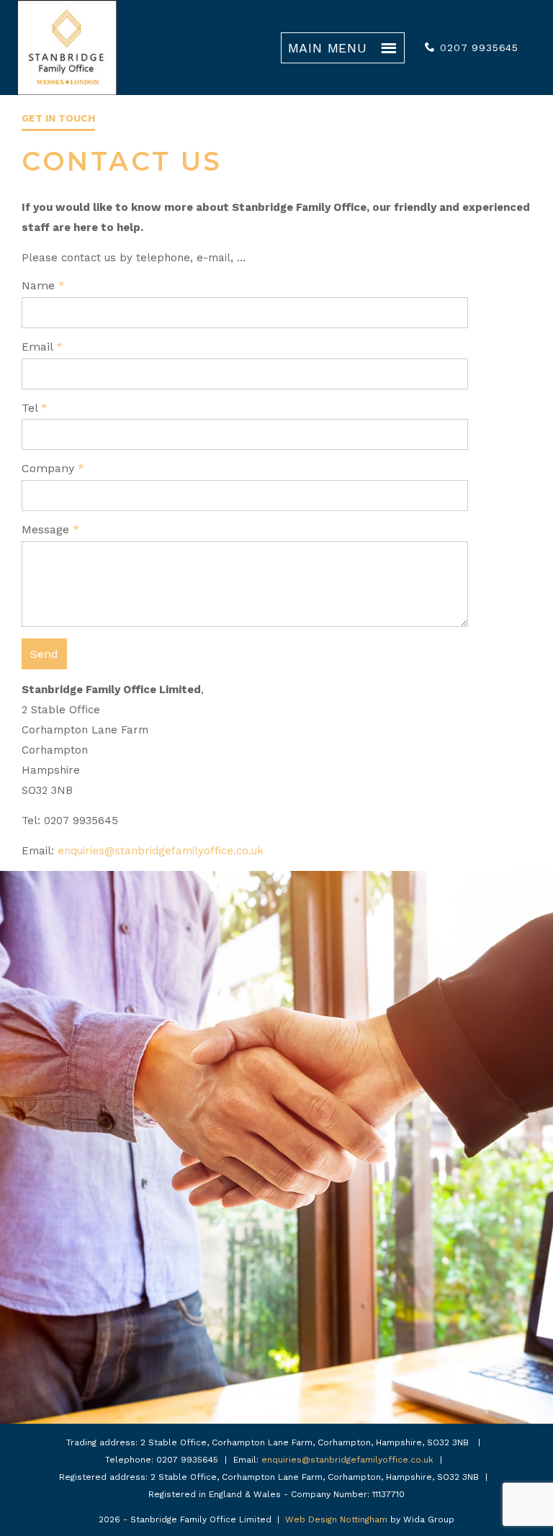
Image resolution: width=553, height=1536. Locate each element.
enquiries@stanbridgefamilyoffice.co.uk (161, 850)
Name (43, 285)
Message (50, 529)
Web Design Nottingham (336, 1519)
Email (42, 346)
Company (53, 468)
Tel (35, 408)
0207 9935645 (479, 47)
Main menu (327, 47)
